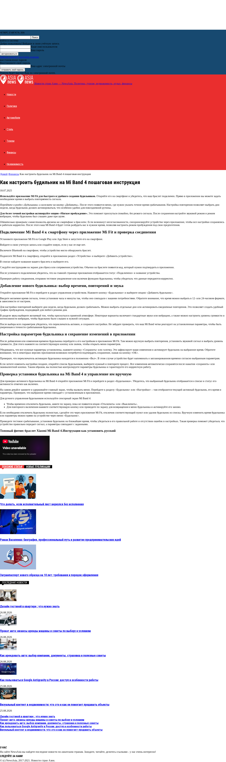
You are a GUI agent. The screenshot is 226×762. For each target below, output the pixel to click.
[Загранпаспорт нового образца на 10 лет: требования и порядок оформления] (18, 568)
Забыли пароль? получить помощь (19, 57)
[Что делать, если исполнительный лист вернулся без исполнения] (18, 497)
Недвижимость (15, 164)
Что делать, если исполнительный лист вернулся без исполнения (42, 504)
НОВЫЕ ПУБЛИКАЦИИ (38, 466)
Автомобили (13, 117)
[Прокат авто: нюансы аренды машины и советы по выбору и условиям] (8, 624)
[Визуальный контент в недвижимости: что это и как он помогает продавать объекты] (8, 698)
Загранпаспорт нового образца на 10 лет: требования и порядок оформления (49, 575)
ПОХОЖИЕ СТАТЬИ (12, 466)
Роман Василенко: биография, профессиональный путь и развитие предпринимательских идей (60, 539)
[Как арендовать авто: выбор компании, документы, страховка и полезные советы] (8, 649)
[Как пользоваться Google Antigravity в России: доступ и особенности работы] (8, 673)
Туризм (10, 140)
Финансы (11, 152)
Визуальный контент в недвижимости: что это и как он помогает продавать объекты (54, 704)
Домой (4, 174)
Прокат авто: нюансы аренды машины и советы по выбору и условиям (45, 631)
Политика (12, 106)
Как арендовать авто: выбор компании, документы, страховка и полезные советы (53, 655)
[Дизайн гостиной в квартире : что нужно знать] (8, 600)
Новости (11, 94)
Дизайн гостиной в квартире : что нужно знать (30, 606)
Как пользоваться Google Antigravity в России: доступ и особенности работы (49, 680)
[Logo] (8, 83)
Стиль (10, 129)
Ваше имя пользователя (44, 46)
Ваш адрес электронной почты (48, 66)
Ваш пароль (37, 50)
